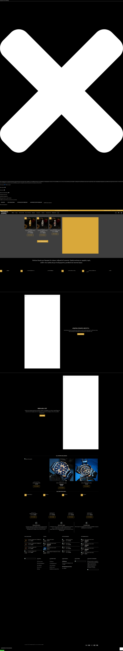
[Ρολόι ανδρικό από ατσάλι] (61, 470)
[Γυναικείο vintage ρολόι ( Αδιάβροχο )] (30, 223)
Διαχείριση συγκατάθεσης (6, 648)
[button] (61, 91)
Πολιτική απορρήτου (3, 204)
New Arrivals (21, 212)
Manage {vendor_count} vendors (5, 198)
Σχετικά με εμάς (40, 561)
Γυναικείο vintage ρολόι (55, 230)
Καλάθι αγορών (52, 567)
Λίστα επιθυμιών (52, 565)
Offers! (13, 212)
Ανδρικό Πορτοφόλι (36, 483)
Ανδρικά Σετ (54, 212)
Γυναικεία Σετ (48, 212)
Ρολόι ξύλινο (52, 513)
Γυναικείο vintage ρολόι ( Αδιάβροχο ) (30, 231)
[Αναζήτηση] (58, 213)
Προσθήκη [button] (55, 233)
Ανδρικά (33, 212)
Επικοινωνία (113, 210)
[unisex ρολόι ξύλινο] (33, 503)
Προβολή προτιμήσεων (22, 202)
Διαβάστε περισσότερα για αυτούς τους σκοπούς (8, 199)
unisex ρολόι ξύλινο (33, 513)
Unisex (43, 212)
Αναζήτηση (51, 561)
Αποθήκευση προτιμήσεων (36, 202)
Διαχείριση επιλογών (3, 194)
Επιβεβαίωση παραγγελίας (107, 210)
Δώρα (16, 212)
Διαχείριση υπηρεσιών (4, 196)
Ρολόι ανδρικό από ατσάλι (61, 483)
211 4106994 (64, 568)
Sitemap (38, 569)
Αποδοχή (3, 202)
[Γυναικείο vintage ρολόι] (55, 223)
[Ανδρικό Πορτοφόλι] (36, 470)
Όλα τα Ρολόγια (28, 212)
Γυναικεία (38, 212)
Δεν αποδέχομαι (11, 202)
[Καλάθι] (121, 213)
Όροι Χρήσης (39, 565)
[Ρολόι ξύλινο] (52, 503)
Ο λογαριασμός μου (53, 563)
